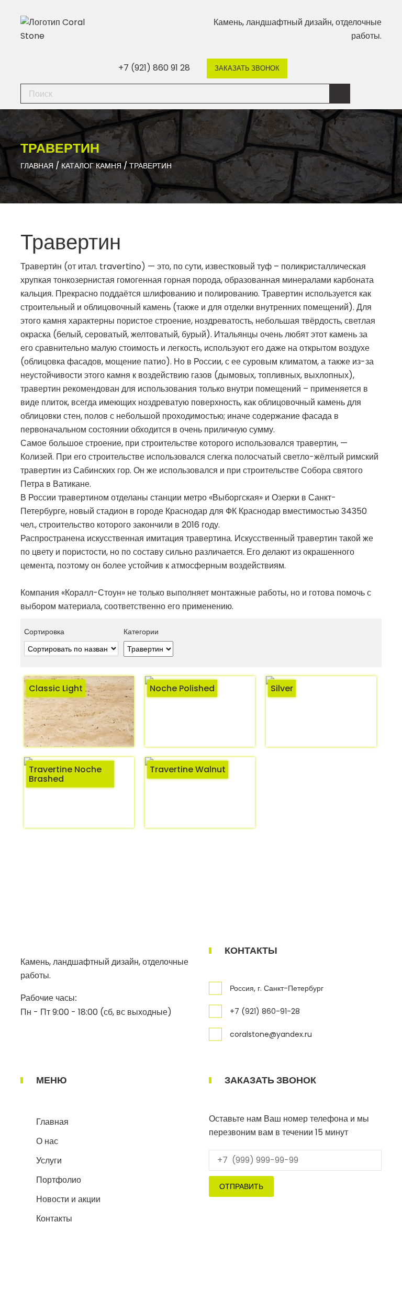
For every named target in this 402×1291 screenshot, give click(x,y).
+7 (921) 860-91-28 (265, 1011)
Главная (52, 1122)
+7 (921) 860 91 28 (154, 68)
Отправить (241, 1186)
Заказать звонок (247, 68)
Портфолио (58, 1180)
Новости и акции (68, 1199)
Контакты (54, 1219)
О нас (47, 1141)
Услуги (49, 1161)
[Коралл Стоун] (61, 28)
